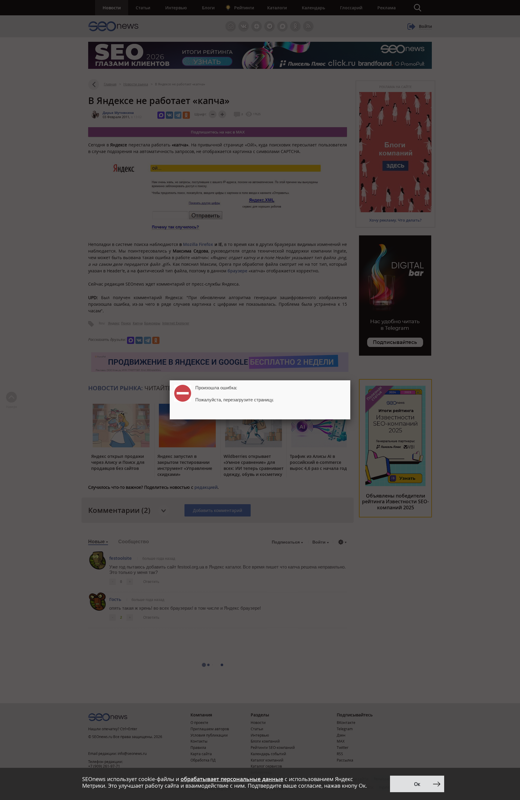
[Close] (350, 380)
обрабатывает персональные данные (232, 779)
